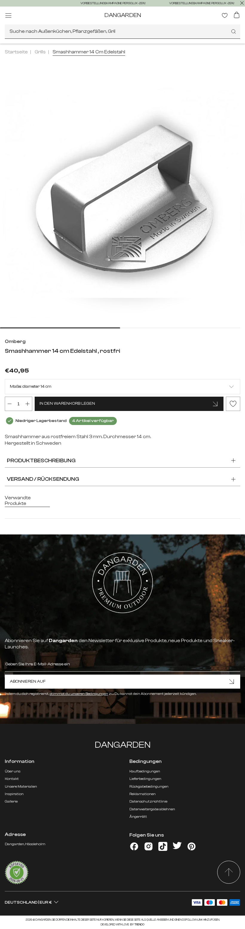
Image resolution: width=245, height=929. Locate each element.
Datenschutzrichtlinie (148, 801)
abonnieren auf (28, 681)
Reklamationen (142, 794)
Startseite (16, 52)
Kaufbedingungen (144, 771)
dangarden (122, 15)
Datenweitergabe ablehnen (152, 809)
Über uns (12, 771)
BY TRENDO (137, 924)
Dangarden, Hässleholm (25, 844)
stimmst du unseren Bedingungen (79, 694)
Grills (40, 52)
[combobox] (122, 31)
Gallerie (11, 801)
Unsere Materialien (21, 786)
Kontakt (12, 779)
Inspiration (14, 794)
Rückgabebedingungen (149, 786)
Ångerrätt (138, 816)
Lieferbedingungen (145, 779)
